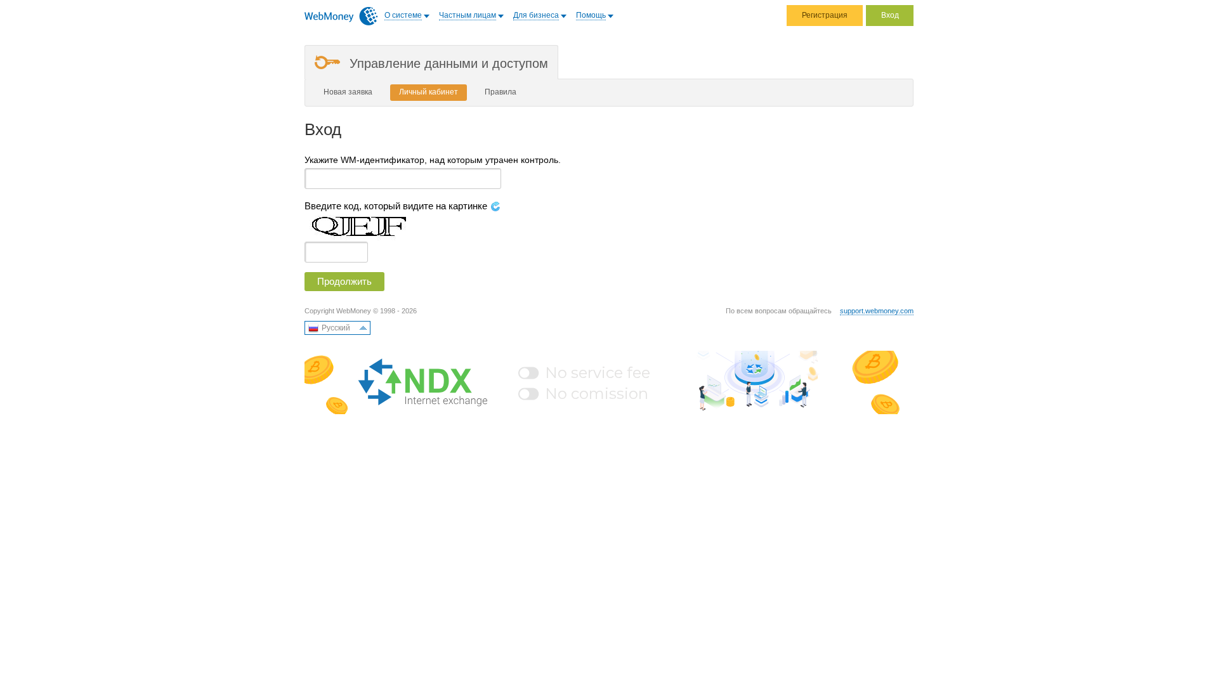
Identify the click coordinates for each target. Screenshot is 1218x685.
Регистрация (825, 15)
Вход (890, 15)
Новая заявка (348, 92)
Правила (500, 92)
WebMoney (341, 16)
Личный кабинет (428, 92)
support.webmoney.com (877, 311)
